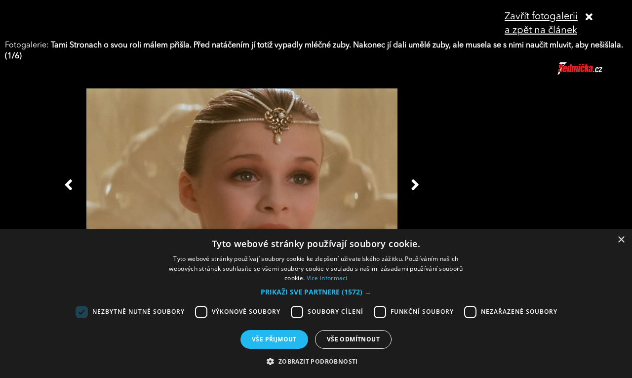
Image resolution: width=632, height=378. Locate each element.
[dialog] (316, 303)
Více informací (327, 278)
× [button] (621, 240)
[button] (316, 292)
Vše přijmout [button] (274, 339)
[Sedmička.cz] (592, 73)
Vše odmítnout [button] (353, 339)
